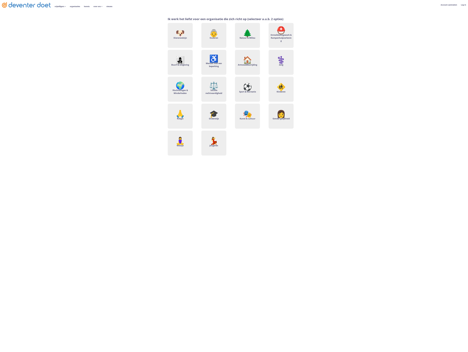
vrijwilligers (59, 6)
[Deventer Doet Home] (26, 5)
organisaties (75, 6)
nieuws (109, 6)
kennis (87, 6)
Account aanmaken (449, 5)
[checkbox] (180, 35)
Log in (463, 5)
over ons (97, 6)
